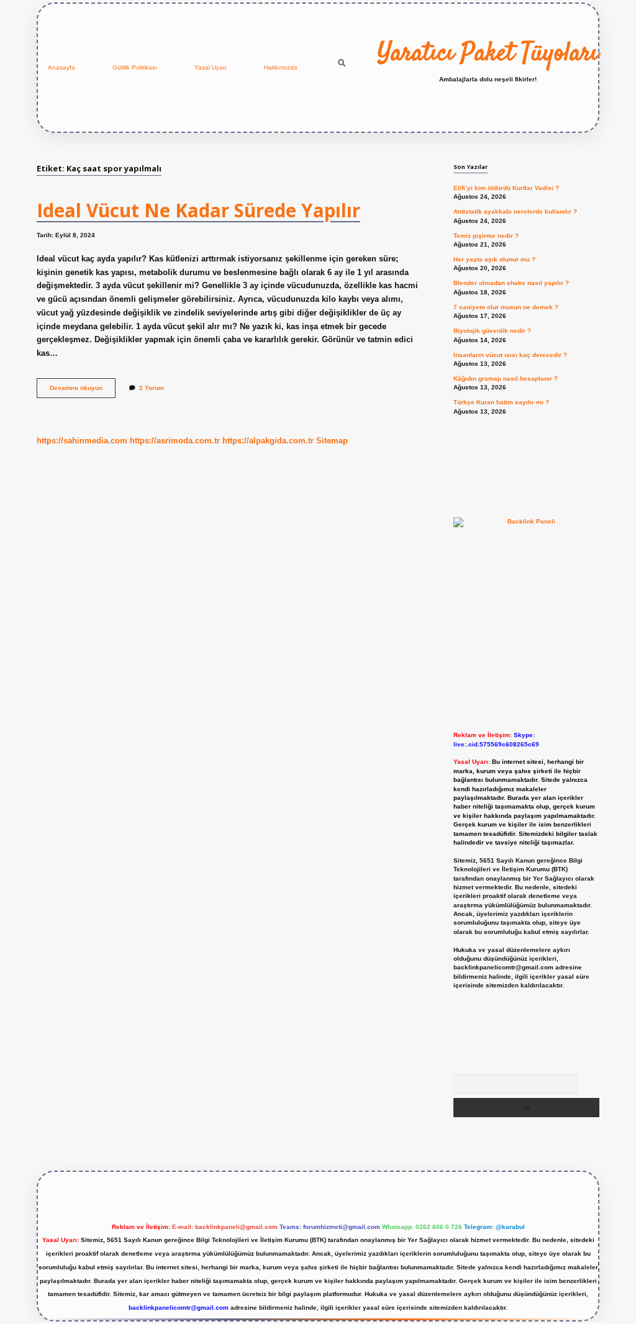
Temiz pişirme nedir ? (486, 235)
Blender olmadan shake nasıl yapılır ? (511, 282)
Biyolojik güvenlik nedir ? (492, 330)
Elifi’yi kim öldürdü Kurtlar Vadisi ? (506, 187)
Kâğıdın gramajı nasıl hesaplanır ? (505, 378)
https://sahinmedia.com (82, 440)
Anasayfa (61, 67)
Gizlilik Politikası (134, 67)
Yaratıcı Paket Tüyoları (488, 54)
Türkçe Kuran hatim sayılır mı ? (501, 402)
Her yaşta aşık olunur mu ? (494, 259)
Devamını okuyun (83, 391)
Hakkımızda (281, 67)
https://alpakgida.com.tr (268, 440)
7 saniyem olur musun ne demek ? (505, 307)
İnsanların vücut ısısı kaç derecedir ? (510, 354)
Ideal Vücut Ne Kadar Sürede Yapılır (198, 210)
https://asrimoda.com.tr (175, 440)
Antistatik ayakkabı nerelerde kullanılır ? (515, 211)
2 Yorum (151, 387)
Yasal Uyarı (210, 67)
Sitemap (332, 440)
